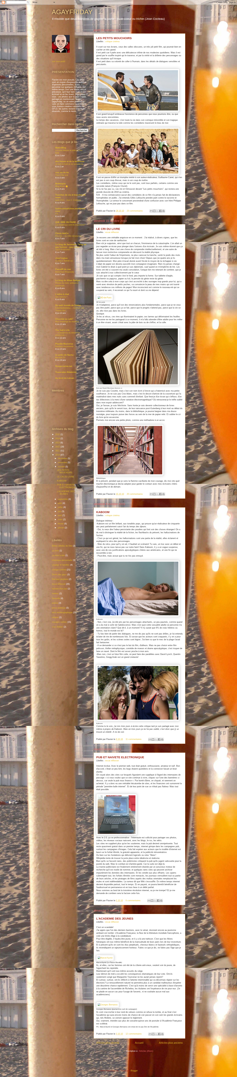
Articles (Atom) (146, 1051)
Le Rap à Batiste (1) (64, 261)
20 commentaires (135, 494)
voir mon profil (58, 61)
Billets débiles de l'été (62, 546)
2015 (57, 434)
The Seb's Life (62, 330)
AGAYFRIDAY (72, 11)
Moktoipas (60, 183)
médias (55, 593)
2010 (57, 455)
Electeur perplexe (60, 579)
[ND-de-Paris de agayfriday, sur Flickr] (104, 297)
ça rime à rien (58, 555)
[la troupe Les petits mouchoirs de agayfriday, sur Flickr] (138, 174)
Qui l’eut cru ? (61, 297)
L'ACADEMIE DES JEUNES (114, 918)
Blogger (134, 1070)
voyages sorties (59, 622)
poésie (55, 603)
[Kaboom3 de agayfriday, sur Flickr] (138, 616)
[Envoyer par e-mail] (151, 211)
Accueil (139, 1042)
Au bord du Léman (64, 378)
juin (60, 511)
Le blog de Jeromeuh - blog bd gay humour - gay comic (70, 245)
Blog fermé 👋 (61, 186)
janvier (61, 527)
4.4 (56, 214)
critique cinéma (112, 41)
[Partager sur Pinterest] (163, 211)
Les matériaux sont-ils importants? (70, 225)
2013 (57, 442)
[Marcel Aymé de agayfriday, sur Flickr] (105, 958)
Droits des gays (59, 574)
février (61, 523)
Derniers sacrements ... (65, 346)
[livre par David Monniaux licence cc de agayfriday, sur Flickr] (137, 385)
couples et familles (60, 565)
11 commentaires (134, 739)
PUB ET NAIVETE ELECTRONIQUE (120, 757)
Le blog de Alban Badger (67, 280)
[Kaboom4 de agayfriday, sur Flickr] (138, 720)
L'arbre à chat (62, 294)
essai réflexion (112, 232)
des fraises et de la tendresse (69, 161)
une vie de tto (62, 172)
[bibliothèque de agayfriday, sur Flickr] (130, 475)
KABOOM (102, 512)
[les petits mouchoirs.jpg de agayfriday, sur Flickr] (137, 111)
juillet (60, 507)
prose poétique (59, 608)
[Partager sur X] (157, 211)
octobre (61, 466)
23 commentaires (135, 211)
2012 (57, 446)
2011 (57, 450)
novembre (63, 462)
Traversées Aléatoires (66, 372)
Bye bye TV (60, 357)
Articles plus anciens (171, 1042)
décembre (63, 458)
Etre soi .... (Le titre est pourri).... (69, 236)
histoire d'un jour (59, 588)
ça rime (55, 550)
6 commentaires (133, 900)
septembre (63, 499)
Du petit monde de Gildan (68, 305)
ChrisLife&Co (62, 233)
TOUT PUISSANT (63, 250)
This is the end (61, 175)
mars (60, 519)
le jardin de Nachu (64, 355)
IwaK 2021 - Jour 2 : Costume (68, 200)
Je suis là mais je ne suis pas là (69, 164)
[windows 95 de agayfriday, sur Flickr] (116, 834)
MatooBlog (60, 147)
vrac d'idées (57, 627)
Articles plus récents (107, 1042)
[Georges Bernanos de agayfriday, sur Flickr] (107, 1004)
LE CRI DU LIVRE (108, 229)
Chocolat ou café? (64, 319)
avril (60, 515)
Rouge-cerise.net (63, 366)
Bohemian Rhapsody (64, 272)
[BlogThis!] (154, 211)
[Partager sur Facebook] (160, 211)
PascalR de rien (63, 269)
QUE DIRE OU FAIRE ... (67, 222)
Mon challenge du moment (67, 322)
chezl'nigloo (61, 258)
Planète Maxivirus (64, 344)
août (60, 503)
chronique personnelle (62, 560)
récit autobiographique (62, 612)
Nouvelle (56, 598)
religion (55, 617)
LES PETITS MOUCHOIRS (114, 38)
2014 (57, 438)
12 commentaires (134, 1034)
